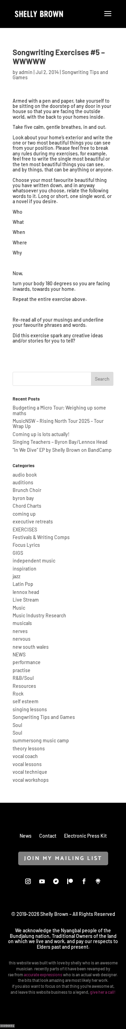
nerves (20, 631)
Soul (17, 725)
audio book (25, 475)
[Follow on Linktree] (98, 881)
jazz (16, 576)
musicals (22, 623)
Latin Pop (23, 584)
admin (26, 72)
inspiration (24, 569)
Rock (18, 694)
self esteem (25, 701)
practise (21, 670)
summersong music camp (41, 740)
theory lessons (29, 748)
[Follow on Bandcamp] (56, 881)
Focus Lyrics (26, 545)
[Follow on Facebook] (84, 881)
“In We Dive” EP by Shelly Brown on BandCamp (62, 450)
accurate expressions (43, 974)
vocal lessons (27, 764)
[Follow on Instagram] (28, 881)
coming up (24, 514)
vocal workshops (31, 780)
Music (19, 608)
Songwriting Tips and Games (44, 717)
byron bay (23, 498)
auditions (23, 482)
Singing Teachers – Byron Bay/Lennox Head (60, 442)
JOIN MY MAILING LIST (63, 858)
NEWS (19, 654)
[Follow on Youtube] (42, 881)
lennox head (26, 592)
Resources (24, 686)
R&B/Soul (23, 678)
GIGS (18, 553)
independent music (34, 561)
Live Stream (26, 600)
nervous (21, 639)
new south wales (31, 647)
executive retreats (33, 521)
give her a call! (102, 992)
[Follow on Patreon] (70, 881)
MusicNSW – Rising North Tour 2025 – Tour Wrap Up (58, 423)
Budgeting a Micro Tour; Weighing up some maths (59, 410)
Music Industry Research (39, 615)
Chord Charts (27, 506)
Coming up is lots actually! (41, 434)
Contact (47, 835)
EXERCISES (25, 529)
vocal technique (30, 772)
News (25, 835)
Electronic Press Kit (85, 835)
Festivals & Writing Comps (41, 537)
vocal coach (25, 756)
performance (27, 662)
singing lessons (30, 709)
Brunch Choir (27, 490)
